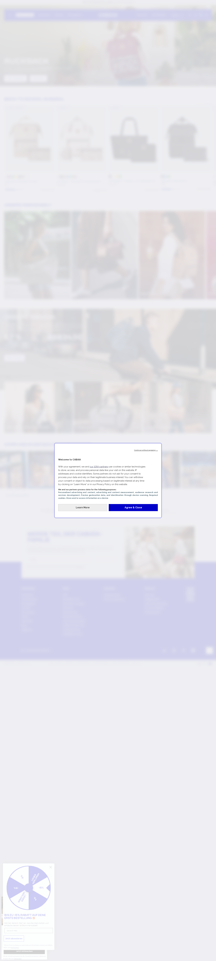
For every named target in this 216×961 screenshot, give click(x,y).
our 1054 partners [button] (99, 466)
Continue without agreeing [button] (146, 450)
